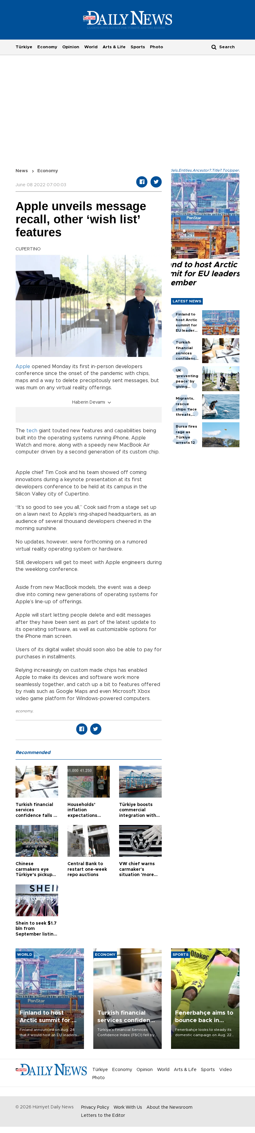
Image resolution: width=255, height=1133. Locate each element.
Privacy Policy (95, 1107)
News (22, 171)
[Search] (213, 47)
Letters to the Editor (103, 1115)
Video (225, 1070)
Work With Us (128, 1107)
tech (31, 430)
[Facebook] (141, 181)
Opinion (70, 47)
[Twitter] (156, 181)
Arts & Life (114, 47)
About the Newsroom (169, 1107)
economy (24, 711)
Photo (156, 47)
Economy (47, 47)
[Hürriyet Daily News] (127, 19)
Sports (138, 47)
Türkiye (24, 47)
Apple (23, 366)
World (91, 47)
